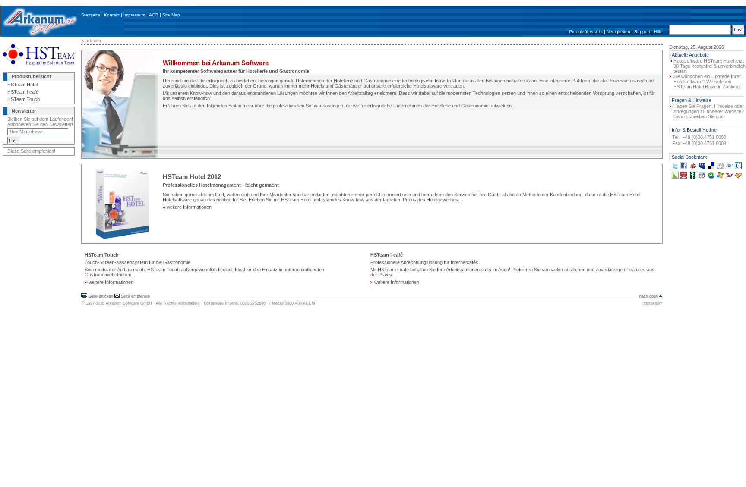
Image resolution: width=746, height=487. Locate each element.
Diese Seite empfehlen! (31, 151)
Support (642, 31)
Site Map (171, 15)
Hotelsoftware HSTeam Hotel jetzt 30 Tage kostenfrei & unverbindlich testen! (709, 66)
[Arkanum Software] (40, 35)
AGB (153, 15)
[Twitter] (675, 167)
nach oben (648, 296)
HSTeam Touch (23, 99)
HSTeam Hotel (22, 84)
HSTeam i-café (22, 91)
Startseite (90, 15)
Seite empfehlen (135, 296)
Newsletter (24, 110)
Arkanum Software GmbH (129, 303)
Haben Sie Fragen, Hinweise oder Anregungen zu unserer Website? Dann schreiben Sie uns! (708, 111)
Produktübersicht (586, 31)
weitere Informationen (188, 207)
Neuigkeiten (618, 31)
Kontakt (112, 15)
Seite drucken (101, 296)
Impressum (134, 15)
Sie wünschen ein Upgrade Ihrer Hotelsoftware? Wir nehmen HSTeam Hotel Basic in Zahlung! (707, 81)
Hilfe (658, 31)
